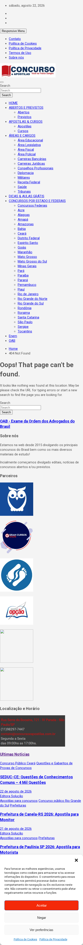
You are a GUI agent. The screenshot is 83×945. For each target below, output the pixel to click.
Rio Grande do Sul (31, 303)
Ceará (22, 233)
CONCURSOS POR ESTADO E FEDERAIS (37, 201)
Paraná (23, 280)
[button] (76, 860)
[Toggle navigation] (2, 82)
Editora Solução (11, 796)
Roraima (24, 313)
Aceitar (42, 905)
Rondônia (24, 308)
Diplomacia (26, 173)
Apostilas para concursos (19, 801)
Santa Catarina (28, 317)
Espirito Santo (28, 243)
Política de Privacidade (53, 939)
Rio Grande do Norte (32, 299)
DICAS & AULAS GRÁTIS (26, 196)
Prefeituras (18, 805)
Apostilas (24, 126)
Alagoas (24, 215)
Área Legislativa (29, 145)
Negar (41, 917)
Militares (24, 178)
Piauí (21, 289)
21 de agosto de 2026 (16, 829)
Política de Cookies (25, 939)
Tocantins (25, 331)
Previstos (24, 117)
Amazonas (26, 224)
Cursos (23, 131)
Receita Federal (29, 182)
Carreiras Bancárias (32, 159)
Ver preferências (41, 930)
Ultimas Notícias (14, 754)
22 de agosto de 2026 (16, 791)
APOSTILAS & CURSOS (25, 122)
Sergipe (23, 327)
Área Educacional (30, 140)
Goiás (22, 247)
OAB (12, 341)
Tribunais (24, 192)
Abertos (23, 112)
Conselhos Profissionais (35, 168)
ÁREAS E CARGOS (22, 136)
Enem (13, 336)
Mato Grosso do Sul (32, 261)
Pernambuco (27, 285)
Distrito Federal (29, 238)
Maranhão (25, 252)
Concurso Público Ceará (17, 763)
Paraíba (23, 275)
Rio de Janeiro (28, 294)
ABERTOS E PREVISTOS (26, 108)
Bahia (22, 229)
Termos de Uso (20, 53)
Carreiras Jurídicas (31, 164)
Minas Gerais (27, 266)
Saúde (22, 187)
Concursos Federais (32, 206)
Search (5, 86)
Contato (15, 39)
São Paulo (25, 322)
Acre (21, 210)
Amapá (23, 219)
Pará (21, 271)
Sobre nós (16, 57)
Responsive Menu (13, 31)
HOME (13, 103)
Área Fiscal (26, 150)
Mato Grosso (27, 257)
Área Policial (27, 154)
